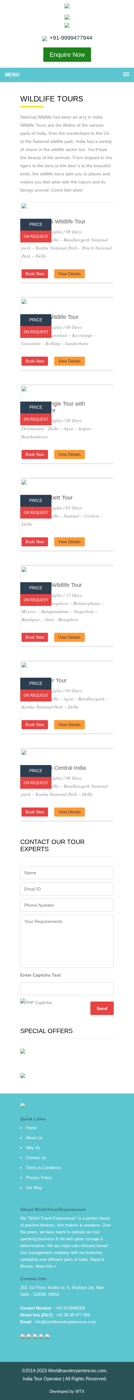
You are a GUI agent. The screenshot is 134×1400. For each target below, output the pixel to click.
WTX (79, 1391)
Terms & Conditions (43, 1167)
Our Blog (34, 1187)
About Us (34, 1137)
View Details (69, 273)
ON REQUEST (36, 236)
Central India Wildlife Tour (53, 221)
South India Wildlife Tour (52, 585)
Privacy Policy (39, 1177)
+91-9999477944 (71, 38)
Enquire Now (67, 54)
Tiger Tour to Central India (54, 768)
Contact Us (36, 1157)
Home (31, 1127)
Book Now (35, 273)
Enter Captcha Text (40, 975)
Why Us (33, 1147)
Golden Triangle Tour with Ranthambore (53, 407)
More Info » (46, 1266)
